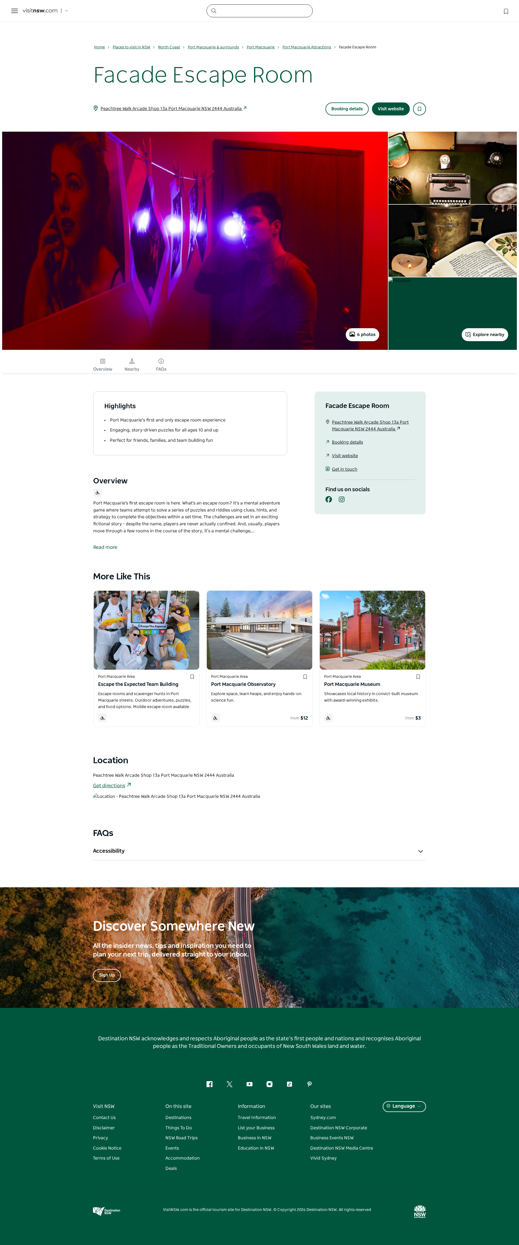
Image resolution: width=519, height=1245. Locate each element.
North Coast (169, 47)
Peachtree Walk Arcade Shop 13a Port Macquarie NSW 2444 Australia (172, 109)
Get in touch (344, 469)
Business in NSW (254, 1138)
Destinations (178, 1117)
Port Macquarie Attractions (306, 47)
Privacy (100, 1138)
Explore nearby (488, 335)
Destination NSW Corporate (338, 1128)
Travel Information (257, 1117)
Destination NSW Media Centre (341, 1148)
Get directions (109, 785)
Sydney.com (323, 1117)
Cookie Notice (107, 1148)
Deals (171, 1168)
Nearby (132, 369)
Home (99, 47)
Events (172, 1148)
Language (403, 1106)
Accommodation (182, 1158)
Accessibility (109, 851)
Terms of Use (106, 1158)
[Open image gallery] (195, 349)
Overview (102, 369)
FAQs (161, 369)
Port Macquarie (261, 47)
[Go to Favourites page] (505, 11)
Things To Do (178, 1128)
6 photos (366, 335)
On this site (178, 1106)
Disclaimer (104, 1128)
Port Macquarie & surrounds (213, 47)
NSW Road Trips (181, 1138)
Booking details (347, 109)
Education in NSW (256, 1148)
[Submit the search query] (213, 10)
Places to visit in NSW (131, 47)
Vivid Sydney (323, 1158)
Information (251, 1106)
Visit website (391, 109)
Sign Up (107, 975)
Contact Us (104, 1117)
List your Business (256, 1128)
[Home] (40, 11)
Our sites (320, 1106)
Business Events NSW (332, 1138)
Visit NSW (104, 1106)
